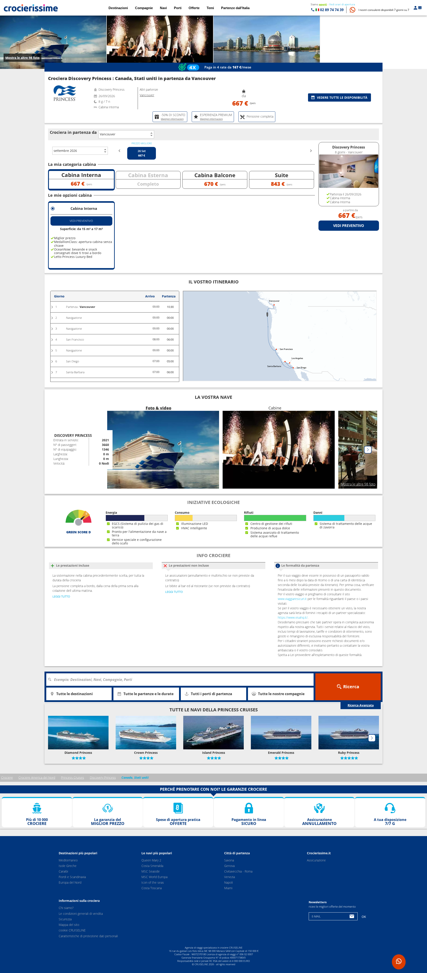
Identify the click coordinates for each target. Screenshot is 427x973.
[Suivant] (368, 449)
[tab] (170, 116)
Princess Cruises (72, 777)
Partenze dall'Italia (235, 8)
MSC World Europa (154, 877)
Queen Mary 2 (151, 860)
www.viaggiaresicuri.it (292, 599)
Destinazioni (118, 8)
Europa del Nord (70, 882)
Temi (210, 8)
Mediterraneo (68, 860)
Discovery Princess (103, 777)
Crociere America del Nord (36, 777)
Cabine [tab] (274, 408)
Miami (228, 888)
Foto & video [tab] (158, 408)
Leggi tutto (61, 596)
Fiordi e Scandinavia (72, 877)
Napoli (228, 882)
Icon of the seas (152, 882)
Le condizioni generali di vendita (81, 913)
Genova (229, 866)
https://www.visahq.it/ (293, 617)
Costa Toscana (151, 888)
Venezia (229, 877)
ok (364, 917)
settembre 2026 (65, 150)
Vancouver (107, 134)
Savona (229, 860)
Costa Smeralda (152, 866)
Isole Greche (68, 866)
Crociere (7, 777)
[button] (384, 9)
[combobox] (181, 679)
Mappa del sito (69, 925)
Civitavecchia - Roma (238, 871)
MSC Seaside (150, 871)
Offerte (194, 8)
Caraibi (63, 871)
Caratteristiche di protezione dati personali (88, 936)
